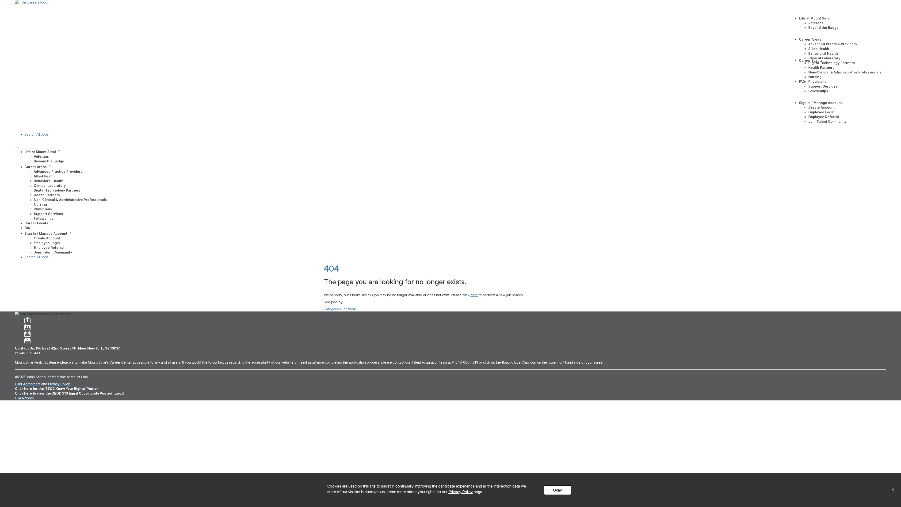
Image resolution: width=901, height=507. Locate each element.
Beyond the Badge (823, 28)
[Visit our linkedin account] (27, 327)
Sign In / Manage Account (820, 103)
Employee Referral (823, 117)
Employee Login (821, 112)
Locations (349, 309)
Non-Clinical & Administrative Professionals (844, 72)
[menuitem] (455, 156)
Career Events (811, 60)
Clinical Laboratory (824, 58)
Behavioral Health (823, 53)
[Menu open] (17, 147)
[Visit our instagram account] (27, 334)
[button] (455, 151)
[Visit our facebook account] (27, 321)
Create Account (821, 107)
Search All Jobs (36, 134)
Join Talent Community (827, 121)
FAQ (802, 82)
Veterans (815, 23)
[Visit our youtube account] (27, 341)
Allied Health (818, 49)
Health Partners (821, 67)
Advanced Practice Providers (832, 44)
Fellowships (818, 91)
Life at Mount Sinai (814, 18)
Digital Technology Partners (831, 63)
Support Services (822, 86)
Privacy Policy (460, 491)
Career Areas (810, 39)
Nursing (814, 77)
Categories (332, 309)
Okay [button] (557, 490)
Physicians (817, 82)
